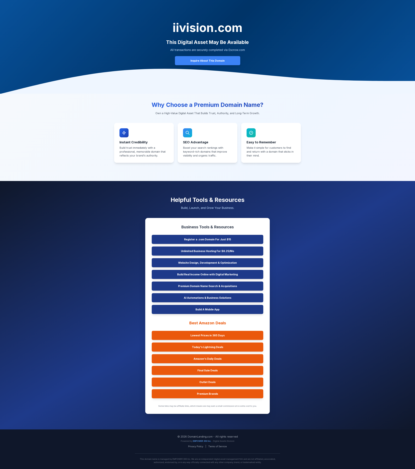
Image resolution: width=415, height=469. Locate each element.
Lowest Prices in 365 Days (207, 335)
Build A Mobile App (207, 309)
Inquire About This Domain (207, 60)
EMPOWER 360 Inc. (202, 441)
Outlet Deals (207, 382)
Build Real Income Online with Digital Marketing (207, 274)
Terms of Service (217, 446)
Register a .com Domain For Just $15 (207, 239)
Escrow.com (236, 50)
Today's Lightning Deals (207, 347)
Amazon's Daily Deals (208, 358)
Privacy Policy (195, 446)
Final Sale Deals (207, 370)
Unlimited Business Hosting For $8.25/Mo (207, 251)
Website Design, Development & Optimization (207, 262)
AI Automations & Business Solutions (207, 297)
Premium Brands (207, 393)
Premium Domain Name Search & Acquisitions (207, 286)
